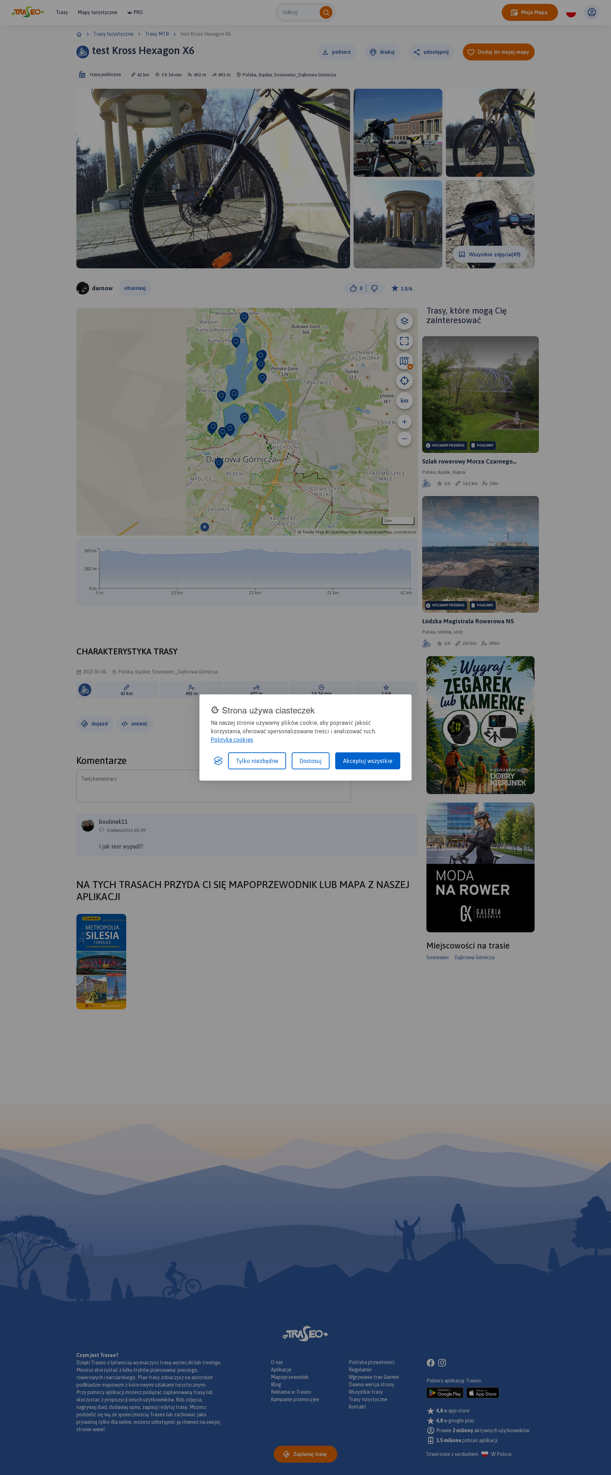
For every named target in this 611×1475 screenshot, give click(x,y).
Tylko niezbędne (257, 761)
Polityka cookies (232, 739)
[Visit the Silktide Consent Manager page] (218, 761)
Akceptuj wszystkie (367, 761)
